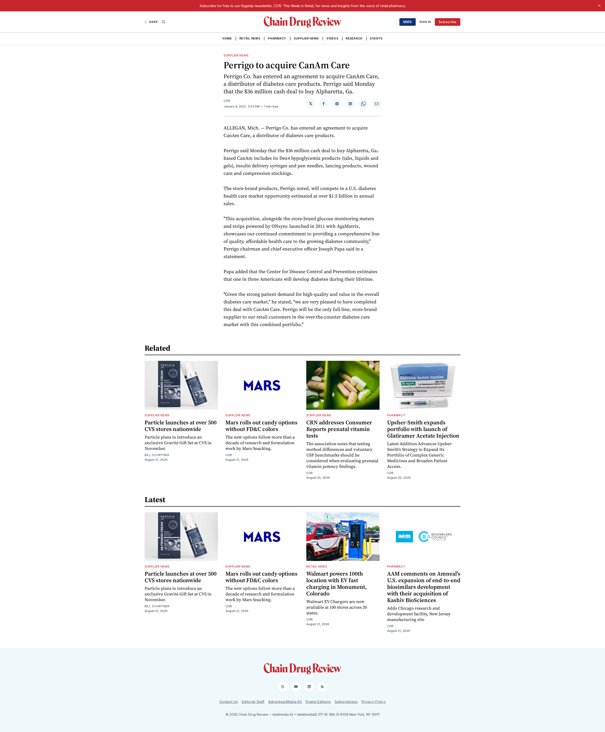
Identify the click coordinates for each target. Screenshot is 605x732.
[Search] (163, 22)
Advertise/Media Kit (285, 702)
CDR (227, 101)
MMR (407, 22)
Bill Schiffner (157, 455)
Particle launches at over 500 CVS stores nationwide (180, 425)
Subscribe (448, 22)
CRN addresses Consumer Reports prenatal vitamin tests (339, 428)
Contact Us (228, 702)
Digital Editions (318, 702)
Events (376, 38)
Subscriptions (346, 702)
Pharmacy (277, 38)
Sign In (425, 22)
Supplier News (306, 38)
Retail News (249, 38)
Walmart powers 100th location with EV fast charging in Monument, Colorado (336, 583)
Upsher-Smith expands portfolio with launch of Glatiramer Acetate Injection (423, 428)
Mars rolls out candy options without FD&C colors (261, 425)
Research (354, 38)
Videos (332, 38)
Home (227, 38)
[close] (599, 5)
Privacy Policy (374, 702)
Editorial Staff (253, 702)
